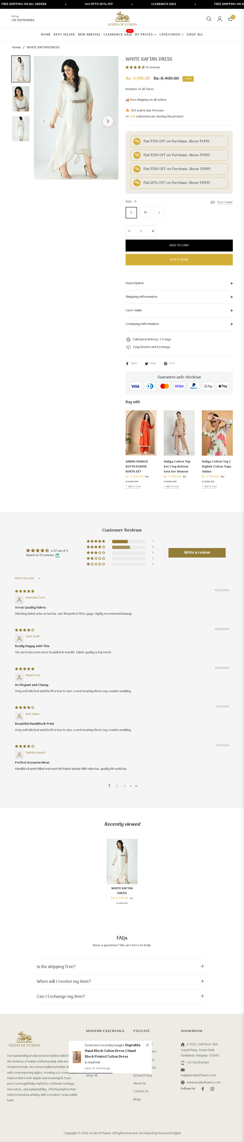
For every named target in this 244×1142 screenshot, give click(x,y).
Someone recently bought (105, 1045)
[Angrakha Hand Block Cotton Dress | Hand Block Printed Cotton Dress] (77, 1057)
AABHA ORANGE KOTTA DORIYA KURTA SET (137, 466)
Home (16, 47)
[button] (209, 19)
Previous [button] (44, 121)
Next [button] (108, 121)
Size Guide (225, 202)
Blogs (137, 1099)
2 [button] (117, 786)
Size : (131, 201)
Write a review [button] (197, 553)
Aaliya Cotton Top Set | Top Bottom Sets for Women (177, 466)
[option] (76, 118)
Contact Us (140, 1091)
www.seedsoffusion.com (204, 1082)
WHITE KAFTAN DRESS (122, 891)
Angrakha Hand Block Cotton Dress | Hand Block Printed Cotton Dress (112, 1051)
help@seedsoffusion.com (198, 1075)
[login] (219, 19)
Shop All (91, 1075)
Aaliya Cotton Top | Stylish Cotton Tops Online (216, 466)
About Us (139, 1083)
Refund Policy (142, 1075)
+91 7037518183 (198, 1062)
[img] (24, 591)
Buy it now (179, 259)
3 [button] (124, 786)
